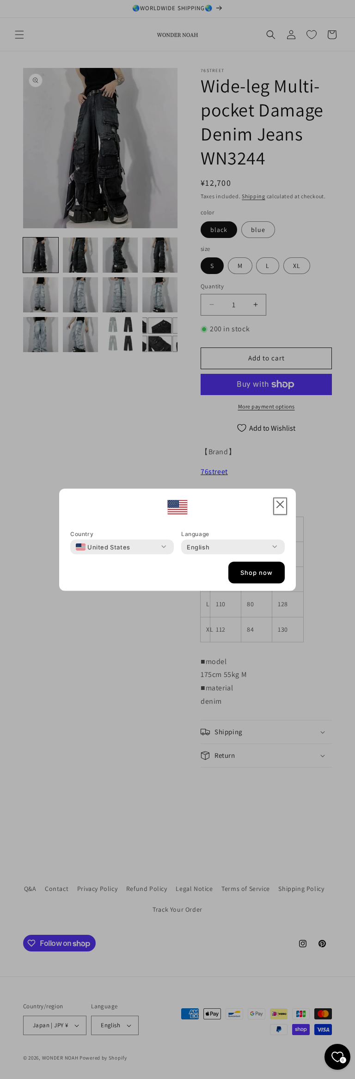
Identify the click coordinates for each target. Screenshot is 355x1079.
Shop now (256, 572)
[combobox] (103, 546)
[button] (280, 506)
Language (195, 533)
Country (81, 533)
